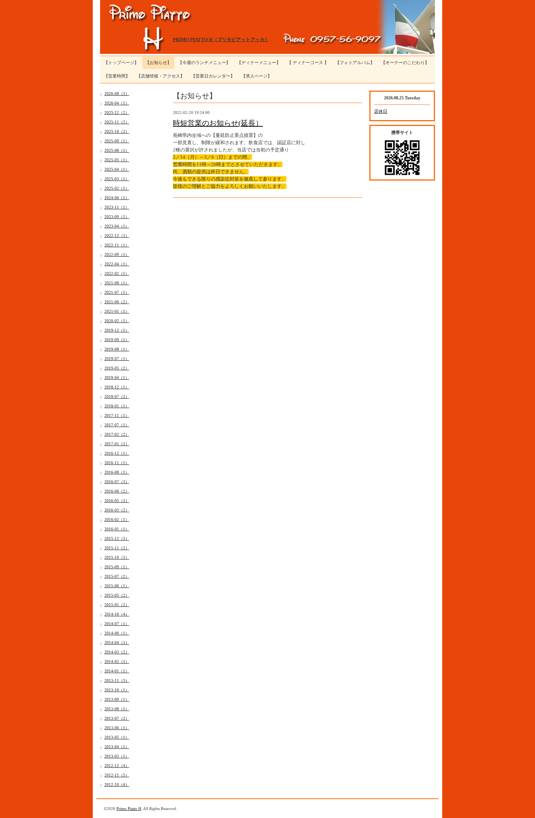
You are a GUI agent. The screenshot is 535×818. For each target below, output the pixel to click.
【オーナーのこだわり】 (405, 62)
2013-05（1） (116, 737)
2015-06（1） (116, 586)
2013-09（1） (116, 699)
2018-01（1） (116, 406)
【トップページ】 (121, 62)
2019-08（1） (116, 349)
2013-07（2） (116, 718)
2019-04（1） (116, 377)
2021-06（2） (116, 302)
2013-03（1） (116, 756)
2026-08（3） (116, 93)
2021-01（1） (116, 311)
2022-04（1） (116, 264)
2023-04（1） (116, 226)
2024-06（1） (116, 197)
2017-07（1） (116, 425)
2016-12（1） (116, 453)
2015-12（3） (116, 538)
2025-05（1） (116, 160)
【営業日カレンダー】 (213, 76)
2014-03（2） (116, 652)
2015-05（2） (116, 595)
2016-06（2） (116, 491)
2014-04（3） (116, 642)
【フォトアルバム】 (354, 62)
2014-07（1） (116, 623)
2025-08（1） (116, 150)
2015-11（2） (116, 548)
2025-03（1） (116, 179)
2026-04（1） (116, 103)
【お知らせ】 (158, 62)
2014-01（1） (116, 671)
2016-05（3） (116, 500)
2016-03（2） (116, 510)
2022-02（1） (116, 273)
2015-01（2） (116, 604)
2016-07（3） (116, 481)
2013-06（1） (116, 728)
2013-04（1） (116, 746)
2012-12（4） (116, 765)
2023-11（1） (116, 207)
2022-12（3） (116, 235)
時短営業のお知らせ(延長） (218, 123)
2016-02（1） (116, 519)
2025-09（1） (116, 141)
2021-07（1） (116, 292)
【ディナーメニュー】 (259, 62)
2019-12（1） (116, 330)
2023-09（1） (116, 216)
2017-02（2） (116, 434)
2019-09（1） (116, 339)
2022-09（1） (116, 254)
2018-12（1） (116, 387)
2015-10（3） (116, 557)
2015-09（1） (116, 567)
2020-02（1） (116, 321)
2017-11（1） (116, 415)
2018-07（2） (116, 396)
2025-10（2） (116, 131)
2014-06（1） (116, 633)
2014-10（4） (116, 614)
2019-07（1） (116, 358)
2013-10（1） (116, 690)
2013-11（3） (116, 680)
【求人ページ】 (256, 76)
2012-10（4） (116, 784)
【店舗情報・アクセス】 (160, 76)
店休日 (380, 111)
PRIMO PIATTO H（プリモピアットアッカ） (221, 39)
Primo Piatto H (128, 808)
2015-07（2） (116, 576)
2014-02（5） (116, 661)
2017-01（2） (116, 444)
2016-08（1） (116, 472)
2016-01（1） (116, 529)
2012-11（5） (116, 775)
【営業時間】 (117, 76)
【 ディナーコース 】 (308, 62)
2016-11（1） (116, 463)
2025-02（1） (116, 188)
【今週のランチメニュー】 (204, 62)
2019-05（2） (116, 368)
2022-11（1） (116, 245)
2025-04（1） (116, 169)
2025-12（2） (116, 112)
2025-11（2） (116, 122)
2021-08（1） (116, 283)
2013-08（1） (116, 709)
